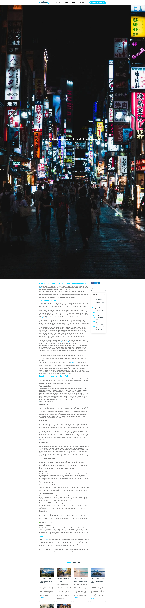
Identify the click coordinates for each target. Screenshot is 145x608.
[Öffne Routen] (68, 2)
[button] (92, 283)
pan (41, 287)
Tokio (47, 539)
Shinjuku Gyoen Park (100, 317)
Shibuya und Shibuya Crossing (100, 327)
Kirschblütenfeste (65, 341)
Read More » (42, 597)
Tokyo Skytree (98, 313)
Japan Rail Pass (73, 362)
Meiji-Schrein (98, 312)
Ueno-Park (98, 319)
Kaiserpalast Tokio (99, 324)
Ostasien (74, 145)
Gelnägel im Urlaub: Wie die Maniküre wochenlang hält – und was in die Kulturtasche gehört (81, 580)
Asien (70, 145)
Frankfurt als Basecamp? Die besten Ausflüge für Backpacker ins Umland (64, 580)
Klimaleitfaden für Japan (44, 317)
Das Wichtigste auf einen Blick (99, 303)
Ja (39, 287)
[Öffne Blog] (76, 2)
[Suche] (103, 289)
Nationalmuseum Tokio (99, 322)
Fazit (95, 331)
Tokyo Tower (98, 315)
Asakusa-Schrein (99, 310)
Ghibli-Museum (99, 329)
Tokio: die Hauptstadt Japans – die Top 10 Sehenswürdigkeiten (98, 299)
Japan (72, 145)
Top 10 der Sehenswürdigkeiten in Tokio (98, 307)
